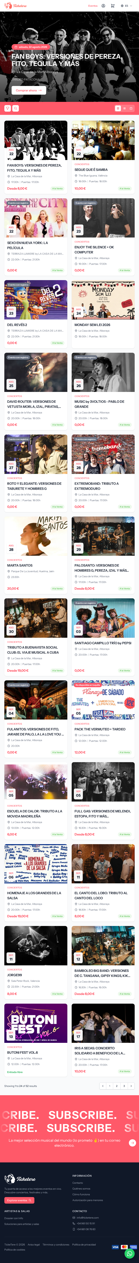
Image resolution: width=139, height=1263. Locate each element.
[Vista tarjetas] (118, 108)
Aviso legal (34, 1244)
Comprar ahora (26, 90)
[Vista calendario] (131, 108)
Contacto (77, 1182)
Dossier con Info (13, 1218)
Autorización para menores (87, 1200)
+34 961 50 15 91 (86, 1223)
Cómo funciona (81, 1194)
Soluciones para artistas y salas (21, 1224)
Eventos (93, 5)
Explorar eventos (17, 1200)
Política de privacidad (84, 1244)
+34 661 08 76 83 (86, 1229)
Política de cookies (14, 1249)
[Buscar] (15, 108)
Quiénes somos (81, 1188)
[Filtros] (7, 108)
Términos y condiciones (56, 1244)
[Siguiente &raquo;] (131, 1086)
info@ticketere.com (88, 1217)
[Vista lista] (124, 108)
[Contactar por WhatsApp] (130, 1254)
